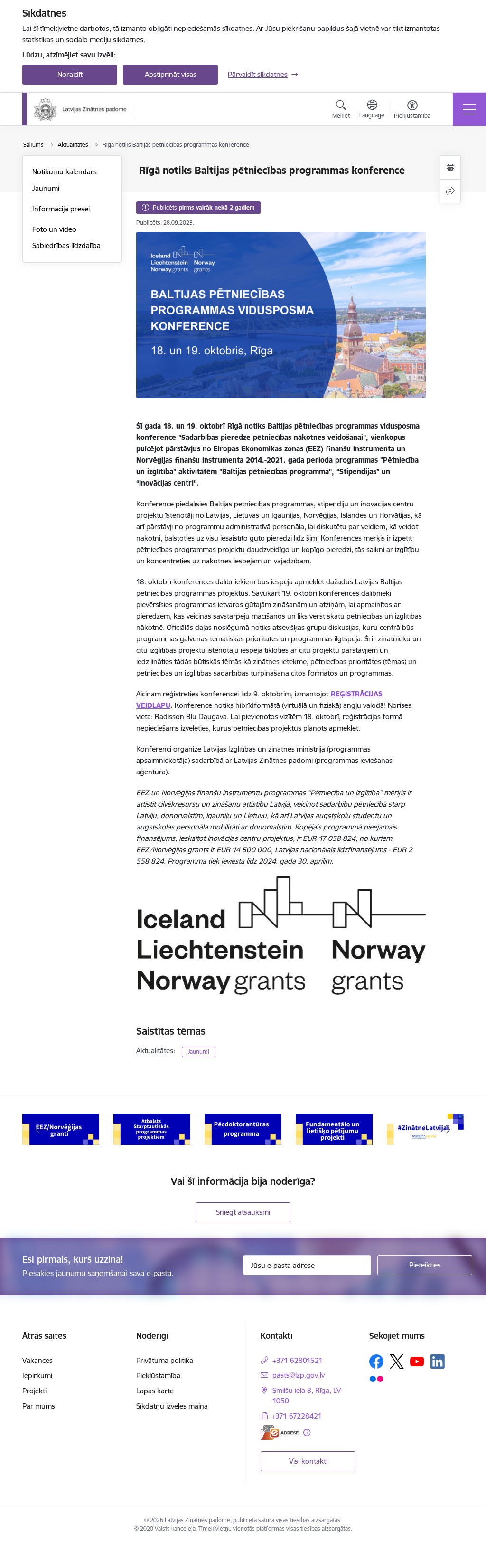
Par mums (38, 1405)
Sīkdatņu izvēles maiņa (172, 1405)
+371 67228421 (296, 1415)
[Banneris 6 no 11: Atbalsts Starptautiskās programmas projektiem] (151, 1128)
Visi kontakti (308, 1461)
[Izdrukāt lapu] (450, 167)
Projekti (34, 1390)
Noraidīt (70, 74)
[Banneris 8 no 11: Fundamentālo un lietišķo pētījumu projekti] (334, 1128)
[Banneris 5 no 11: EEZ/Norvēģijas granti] (60, 1128)
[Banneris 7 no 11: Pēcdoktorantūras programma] (243, 1128)
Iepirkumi (37, 1375)
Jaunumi (45, 188)
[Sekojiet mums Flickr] (376, 1378)
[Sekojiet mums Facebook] (376, 1361)
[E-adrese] (280, 1432)
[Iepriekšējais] (38, 1129)
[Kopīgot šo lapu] (450, 191)
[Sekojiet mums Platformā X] (397, 1361)
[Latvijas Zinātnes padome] (80, 109)
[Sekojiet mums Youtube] (417, 1361)
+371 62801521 (297, 1360)
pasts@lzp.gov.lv (298, 1375)
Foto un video (54, 229)
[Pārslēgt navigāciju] (469, 109)
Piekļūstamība (158, 1375)
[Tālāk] (448, 1129)
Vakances (37, 1360)
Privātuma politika (164, 1360)
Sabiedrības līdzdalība (66, 245)
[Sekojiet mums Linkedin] (437, 1361)
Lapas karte (155, 1390)
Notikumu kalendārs (64, 171)
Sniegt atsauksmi (243, 1212)
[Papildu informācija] (306, 1432)
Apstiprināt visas (170, 74)
